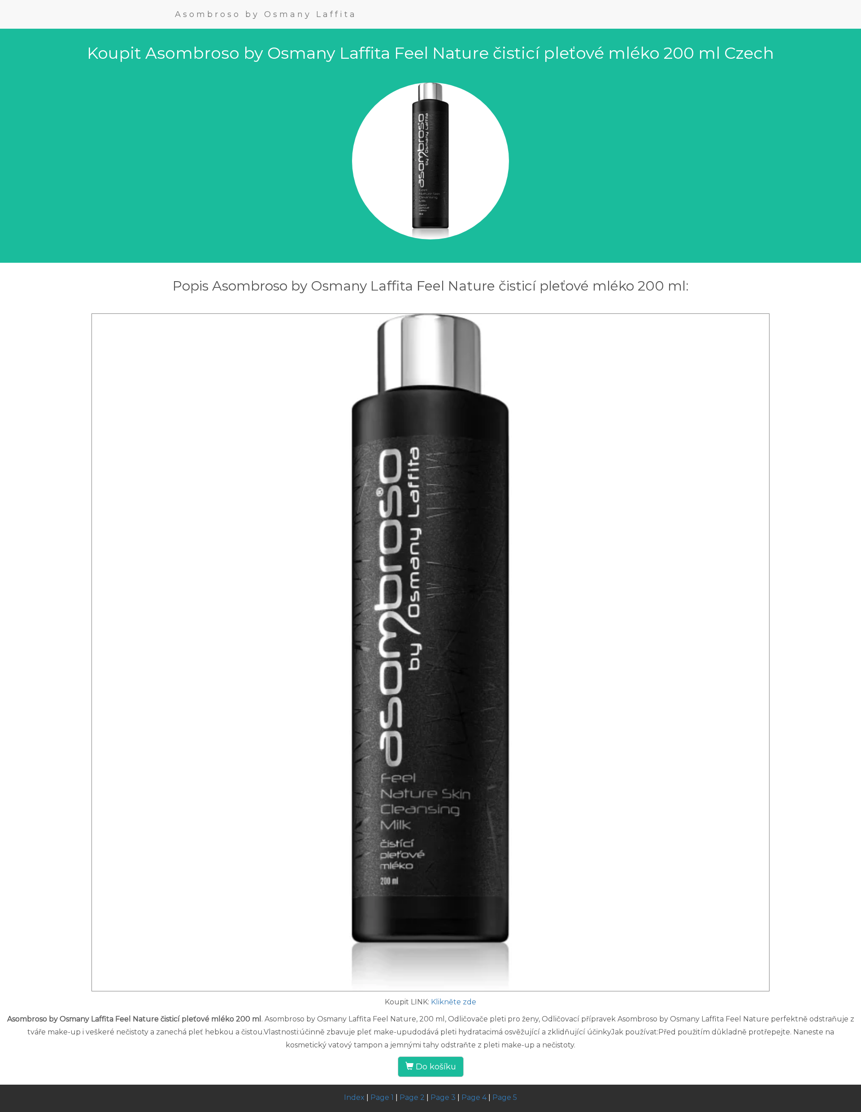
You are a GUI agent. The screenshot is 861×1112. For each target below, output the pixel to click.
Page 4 (474, 1097)
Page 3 (443, 1097)
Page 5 (504, 1097)
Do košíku (434, 1067)
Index (354, 1097)
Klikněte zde (453, 1002)
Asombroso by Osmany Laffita (266, 14)
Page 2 (412, 1097)
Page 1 (382, 1097)
